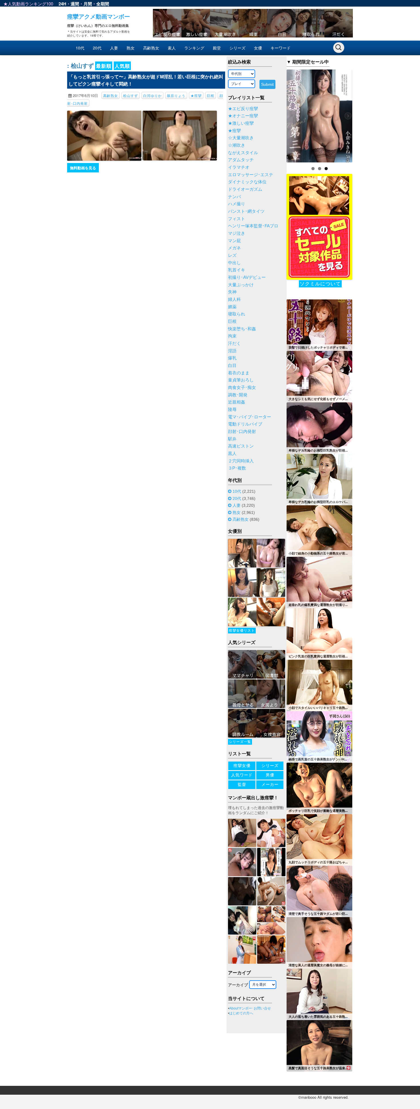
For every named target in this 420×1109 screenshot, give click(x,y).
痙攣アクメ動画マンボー (98, 16)
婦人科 (234, 299)
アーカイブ (238, 985)
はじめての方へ (241, 1013)
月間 (87, 4)
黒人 (232, 453)
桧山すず (130, 95)
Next (362, 114)
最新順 (103, 65)
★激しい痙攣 (241, 123)
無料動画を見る (83, 167)
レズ (232, 255)
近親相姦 (236, 402)
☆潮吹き (236, 145)
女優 (258, 48)
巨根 (210, 95)
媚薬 (232, 307)
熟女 (131, 48)
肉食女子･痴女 (242, 387)
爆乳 (232, 358)
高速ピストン (241, 446)
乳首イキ (236, 270)
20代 (97, 48)
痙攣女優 (242, 765)
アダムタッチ (241, 160)
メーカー (270, 784)
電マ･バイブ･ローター (249, 417)
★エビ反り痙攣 (243, 108)
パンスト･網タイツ (246, 211)
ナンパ (234, 196)
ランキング (194, 48)
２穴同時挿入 (241, 461)
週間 (75, 4)
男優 (270, 775)
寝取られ (236, 314)
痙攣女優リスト (242, 631)
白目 (232, 365)
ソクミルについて (320, 284)
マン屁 (234, 241)
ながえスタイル (243, 152)
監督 (242, 784)
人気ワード (242, 775)
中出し (234, 263)
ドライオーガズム (245, 189)
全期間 (102, 4)
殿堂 (217, 48)
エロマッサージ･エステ (250, 174)
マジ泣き (236, 233)
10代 (80, 48)
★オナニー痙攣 (243, 116)
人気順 (122, 65)
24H (62, 4)
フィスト (236, 218)
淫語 (232, 351)
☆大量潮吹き (241, 138)
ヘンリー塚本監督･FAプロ (253, 226)
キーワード (281, 48)
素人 (172, 48)
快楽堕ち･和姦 (242, 329)
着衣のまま (238, 373)
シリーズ (237, 48)
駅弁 (232, 439)
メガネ (234, 248)
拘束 (232, 336)
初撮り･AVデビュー (247, 277)
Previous (276, 114)
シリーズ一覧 (240, 742)
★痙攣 (196, 95)
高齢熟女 (151, 48)
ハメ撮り (236, 204)
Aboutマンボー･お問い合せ (250, 1008)
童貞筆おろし (241, 380)
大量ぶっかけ (241, 285)
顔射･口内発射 (242, 431)
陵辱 (232, 409)
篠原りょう (176, 95)
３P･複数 (237, 468)
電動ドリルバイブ (245, 424)
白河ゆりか (152, 95)
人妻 (114, 48)
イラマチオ (238, 167)
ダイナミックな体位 (247, 182)
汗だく (234, 343)
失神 (232, 292)
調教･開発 (237, 395)
